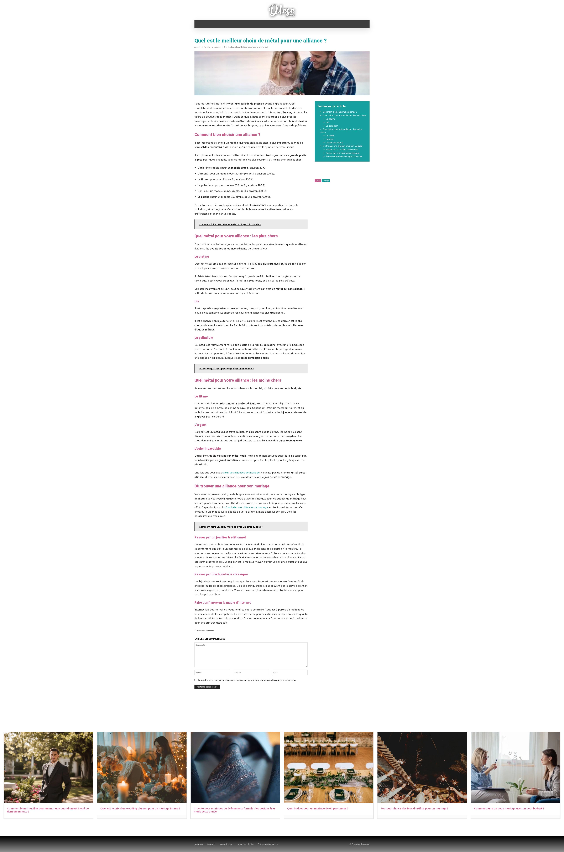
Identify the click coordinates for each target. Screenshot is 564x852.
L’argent (330, 139)
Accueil (197, 47)
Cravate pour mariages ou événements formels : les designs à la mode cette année (234, 809)
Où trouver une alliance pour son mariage (342, 146)
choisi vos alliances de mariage (241, 472)
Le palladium (332, 126)
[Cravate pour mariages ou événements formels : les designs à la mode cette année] (235, 767)
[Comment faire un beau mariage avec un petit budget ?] (515, 767)
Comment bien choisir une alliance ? (340, 112)
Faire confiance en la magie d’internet (344, 156)
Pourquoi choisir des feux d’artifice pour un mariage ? (414, 808)
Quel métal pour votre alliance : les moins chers (341, 130)
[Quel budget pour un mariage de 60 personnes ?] (328, 767)
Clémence (210, 631)
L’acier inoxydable (334, 142)
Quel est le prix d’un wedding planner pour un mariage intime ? (140, 808)
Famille (207, 47)
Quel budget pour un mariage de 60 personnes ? (317, 808)
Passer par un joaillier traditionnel (341, 149)
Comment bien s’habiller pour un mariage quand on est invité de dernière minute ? (48, 809)
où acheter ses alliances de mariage (246, 507)
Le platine (330, 119)
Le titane (330, 135)
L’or (327, 122)
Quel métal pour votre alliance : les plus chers (344, 115)
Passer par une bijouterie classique (342, 153)
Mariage (217, 47)
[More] (384, 171)
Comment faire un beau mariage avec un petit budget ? (509, 808)
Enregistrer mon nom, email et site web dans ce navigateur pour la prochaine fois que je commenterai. (247, 680)
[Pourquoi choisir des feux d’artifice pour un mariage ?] (422, 767)
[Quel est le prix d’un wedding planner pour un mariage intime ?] (142, 767)
